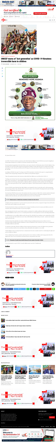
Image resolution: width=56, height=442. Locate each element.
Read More (3, 422)
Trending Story (12, 56)
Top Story (7, 56)
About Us (42, 426)
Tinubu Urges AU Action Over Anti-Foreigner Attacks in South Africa (18, 325)
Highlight (3, 56)
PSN (28, 426)
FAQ (51, 426)
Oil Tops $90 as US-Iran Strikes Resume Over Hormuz (16, 331)
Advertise (47, 426)
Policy (54, 426)
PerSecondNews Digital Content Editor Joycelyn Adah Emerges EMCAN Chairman (21, 320)
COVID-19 (7, 277)
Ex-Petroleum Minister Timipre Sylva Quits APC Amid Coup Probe (18, 336)
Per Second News (6, 64)
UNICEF (12, 277)
